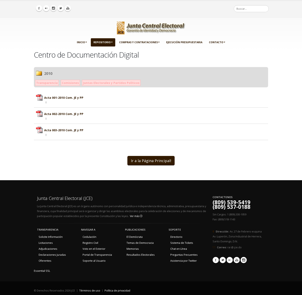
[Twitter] (61, 8)
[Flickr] (46, 8)
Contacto (216, 42)
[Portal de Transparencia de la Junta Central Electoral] (151, 27)
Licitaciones (46, 243)
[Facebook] (39, 8)
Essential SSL (42, 271)
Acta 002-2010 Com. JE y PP (63, 114)
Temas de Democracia (140, 243)
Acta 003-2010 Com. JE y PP (63, 130)
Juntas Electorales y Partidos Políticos (111, 83)
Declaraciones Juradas (52, 255)
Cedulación (89, 237)
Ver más (135, 216)
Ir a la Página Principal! (151, 160)
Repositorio (102, 42)
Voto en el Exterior (94, 249)
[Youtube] (68, 8)
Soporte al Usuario (94, 260)
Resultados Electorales (141, 255)
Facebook (216, 260)
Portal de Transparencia (97, 255)
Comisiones (70, 83)
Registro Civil (90, 243)
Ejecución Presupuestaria (184, 42)
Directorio (176, 237)
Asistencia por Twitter (183, 260)
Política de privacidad (117, 290)
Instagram (244, 260)
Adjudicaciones (48, 249)
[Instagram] (53, 8)
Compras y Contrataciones (138, 42)
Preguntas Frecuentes (184, 255)
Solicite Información (51, 237)
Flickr (230, 260)
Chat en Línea (178, 249)
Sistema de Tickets (181, 243)
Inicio (81, 42)
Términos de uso (89, 290)
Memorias (133, 249)
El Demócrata (135, 237)
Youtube (237, 260)
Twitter (223, 260)
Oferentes (45, 260)
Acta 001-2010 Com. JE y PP (63, 98)
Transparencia (47, 83)
